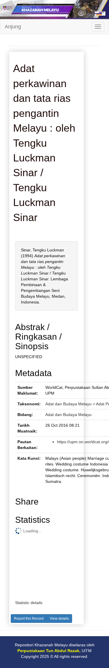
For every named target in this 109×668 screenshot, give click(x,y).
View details (59, 619)
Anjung (13, 27)
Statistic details (28, 602)
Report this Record (29, 619)
